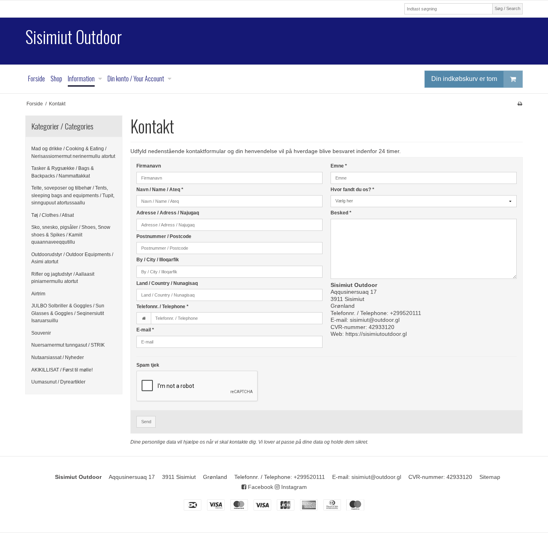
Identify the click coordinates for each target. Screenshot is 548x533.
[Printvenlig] (520, 104)
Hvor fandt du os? (352, 189)
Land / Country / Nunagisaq (167, 283)
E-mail (145, 330)
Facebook (259, 487)
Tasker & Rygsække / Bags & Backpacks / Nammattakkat (62, 172)
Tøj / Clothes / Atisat (52, 215)
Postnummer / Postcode (163, 236)
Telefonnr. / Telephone (162, 306)
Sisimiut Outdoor (73, 36)
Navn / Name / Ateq (159, 189)
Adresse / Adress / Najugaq (167, 213)
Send (146, 421)
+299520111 (405, 313)
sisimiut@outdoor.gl (375, 320)
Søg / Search (507, 8)
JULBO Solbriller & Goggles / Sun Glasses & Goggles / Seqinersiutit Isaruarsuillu (67, 313)
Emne (339, 166)
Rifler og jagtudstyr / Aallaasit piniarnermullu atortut (62, 277)
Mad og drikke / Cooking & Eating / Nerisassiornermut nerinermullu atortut (73, 152)
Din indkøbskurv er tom (464, 78)
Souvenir (41, 333)
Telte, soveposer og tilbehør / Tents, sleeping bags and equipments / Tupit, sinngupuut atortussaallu (72, 195)
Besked (341, 213)
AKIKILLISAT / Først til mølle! (62, 370)
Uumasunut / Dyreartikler (58, 382)
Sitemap (489, 477)
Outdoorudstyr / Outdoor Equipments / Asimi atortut (72, 258)
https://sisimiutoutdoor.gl (376, 334)
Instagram (293, 487)
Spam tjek (147, 365)
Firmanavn (148, 166)
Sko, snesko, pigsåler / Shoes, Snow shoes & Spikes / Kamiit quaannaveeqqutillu (70, 234)
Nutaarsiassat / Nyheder (57, 357)
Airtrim (38, 294)
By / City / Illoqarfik (157, 259)
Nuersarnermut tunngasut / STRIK (68, 345)
